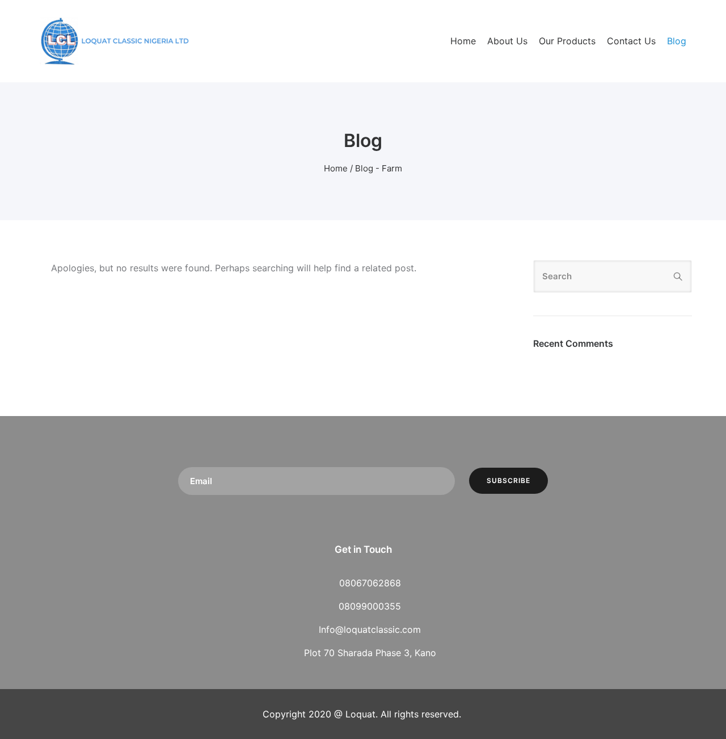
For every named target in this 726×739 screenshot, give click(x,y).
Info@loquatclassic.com (370, 629)
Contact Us (631, 41)
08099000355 (370, 606)
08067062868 (370, 583)
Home (463, 41)
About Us (507, 41)
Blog (676, 41)
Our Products (567, 41)
